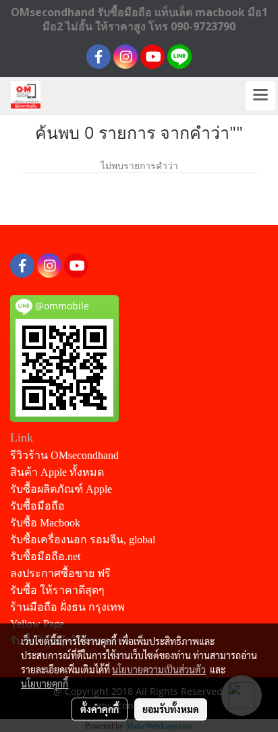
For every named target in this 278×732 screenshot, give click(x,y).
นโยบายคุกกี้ (44, 683)
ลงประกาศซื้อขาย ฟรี (60, 573)
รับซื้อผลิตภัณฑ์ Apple (61, 489)
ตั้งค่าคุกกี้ (99, 709)
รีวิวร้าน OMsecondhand (64, 455)
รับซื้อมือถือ (37, 506)
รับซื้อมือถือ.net (45, 556)
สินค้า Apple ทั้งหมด (57, 472)
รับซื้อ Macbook (45, 522)
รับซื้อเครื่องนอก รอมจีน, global (82, 539)
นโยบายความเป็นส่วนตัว (159, 669)
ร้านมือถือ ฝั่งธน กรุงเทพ (67, 607)
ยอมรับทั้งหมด (170, 709)
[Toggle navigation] (260, 96)
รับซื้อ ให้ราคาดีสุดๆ (57, 590)
